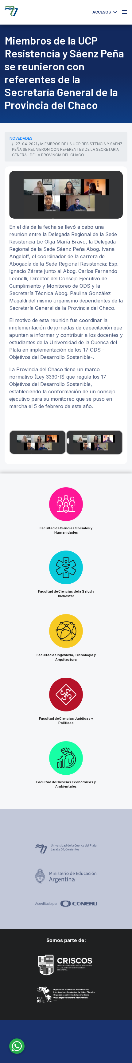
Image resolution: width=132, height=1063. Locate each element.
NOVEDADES (21, 138)
